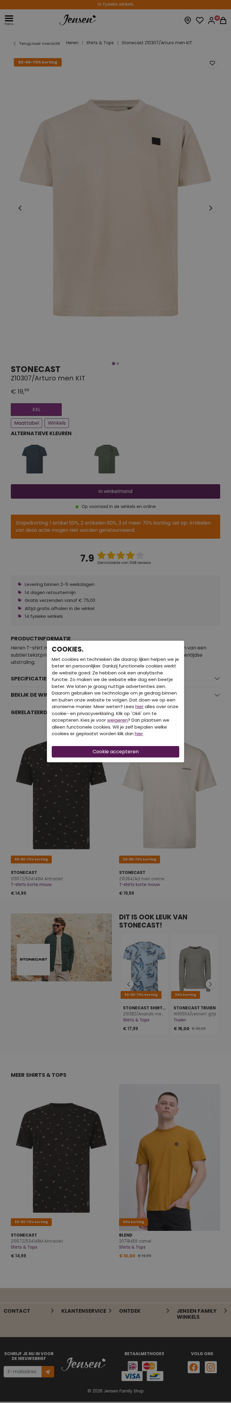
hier (139, 706)
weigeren (117, 720)
